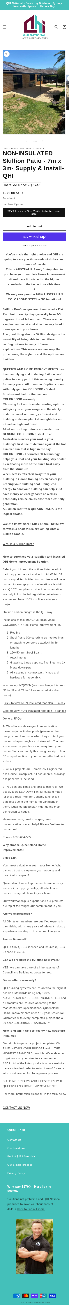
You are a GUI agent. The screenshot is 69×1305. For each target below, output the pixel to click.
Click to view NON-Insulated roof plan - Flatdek (34, 703)
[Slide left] (26, 141)
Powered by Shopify (43, 1302)
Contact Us (14, 1139)
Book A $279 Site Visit (21, 1156)
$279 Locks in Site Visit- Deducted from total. (34, 212)
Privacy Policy (16, 1173)
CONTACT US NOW (16, 1107)
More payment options (34, 245)
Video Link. (10, 857)
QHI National (30, 1302)
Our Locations (16, 1148)
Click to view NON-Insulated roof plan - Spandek (34, 710)
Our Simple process (19, 1164)
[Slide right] (43, 141)
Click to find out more (31, 1209)
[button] (5, 27)
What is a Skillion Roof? (18, 543)
